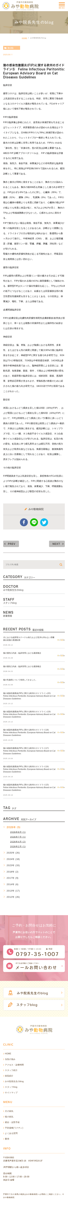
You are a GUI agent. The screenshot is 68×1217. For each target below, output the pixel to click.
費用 (7, 1139)
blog (10, 48)
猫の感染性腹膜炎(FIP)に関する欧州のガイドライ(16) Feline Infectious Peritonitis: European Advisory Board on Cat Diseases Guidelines (29, 769)
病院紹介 (9, 1076)
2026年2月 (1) (18, 846)
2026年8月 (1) (18, 832)
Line (34, 522)
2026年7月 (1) (18, 836)
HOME (24, 38)
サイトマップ (11, 1092)
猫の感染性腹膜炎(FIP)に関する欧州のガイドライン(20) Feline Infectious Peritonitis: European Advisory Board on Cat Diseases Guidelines (29, 696)
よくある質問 (11, 1133)
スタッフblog (11, 1087)
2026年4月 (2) (18, 841)
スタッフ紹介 (11, 1070)
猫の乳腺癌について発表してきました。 (20, 680)
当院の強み (10, 1059)
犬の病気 (9, 1111)
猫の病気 (9, 1116)
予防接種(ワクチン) (14, 1128)
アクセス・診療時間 (14, 1065)
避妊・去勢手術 (12, 1122)
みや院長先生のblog (14, 1081)
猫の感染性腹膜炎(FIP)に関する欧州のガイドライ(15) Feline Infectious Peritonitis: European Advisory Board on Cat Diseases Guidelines (29, 787)
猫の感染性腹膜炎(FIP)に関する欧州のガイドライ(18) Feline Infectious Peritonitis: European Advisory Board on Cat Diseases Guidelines (29, 732)
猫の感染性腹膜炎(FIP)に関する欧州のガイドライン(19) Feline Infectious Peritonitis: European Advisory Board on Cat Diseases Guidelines (29, 714)
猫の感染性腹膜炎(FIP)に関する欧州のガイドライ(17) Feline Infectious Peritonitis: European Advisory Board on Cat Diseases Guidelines (29, 751)
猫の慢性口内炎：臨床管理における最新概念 (22, 653)
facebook (24, 522)
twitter (44, 522)
